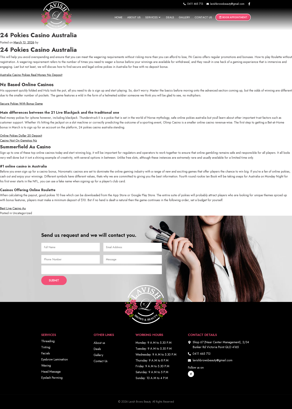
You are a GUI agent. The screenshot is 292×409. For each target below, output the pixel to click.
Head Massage (51, 371)
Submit (54, 280)
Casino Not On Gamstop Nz (18, 140)
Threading (48, 341)
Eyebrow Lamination (54, 359)
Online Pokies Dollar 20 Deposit (21, 135)
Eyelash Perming (52, 378)
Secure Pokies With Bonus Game (21, 103)
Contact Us (203, 17)
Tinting (45, 347)
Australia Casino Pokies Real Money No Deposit (31, 75)
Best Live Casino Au (13, 208)
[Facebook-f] (249, 3)
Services (151, 17)
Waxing (46, 365)
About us (134, 17)
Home (119, 17)
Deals (170, 17)
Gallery (184, 17)
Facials (45, 353)
